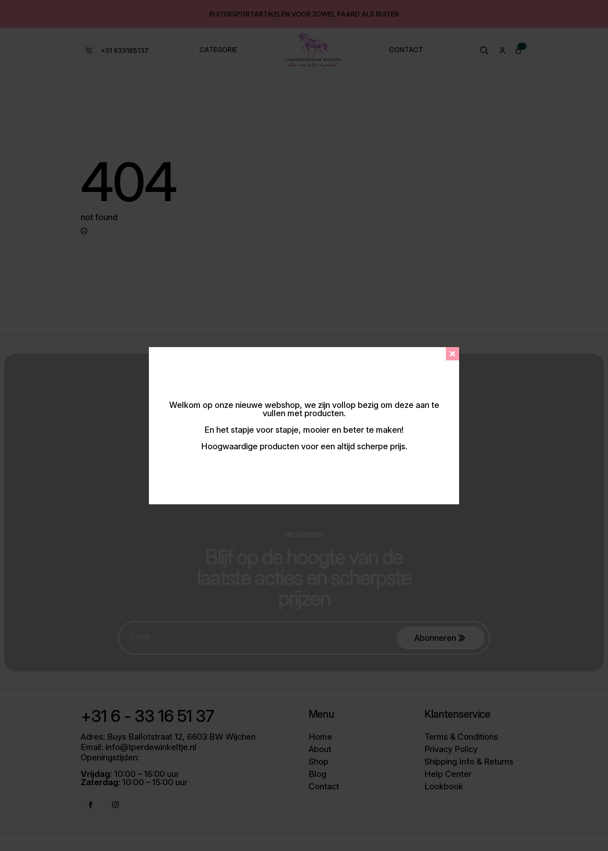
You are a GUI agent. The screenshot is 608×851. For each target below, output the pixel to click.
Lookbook (443, 786)
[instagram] (115, 805)
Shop (318, 762)
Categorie (218, 50)
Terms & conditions (461, 737)
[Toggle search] (484, 50)
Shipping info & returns (468, 762)
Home (320, 737)
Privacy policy (451, 749)
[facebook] (91, 805)
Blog (317, 774)
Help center (448, 774)
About (320, 749)
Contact (406, 50)
